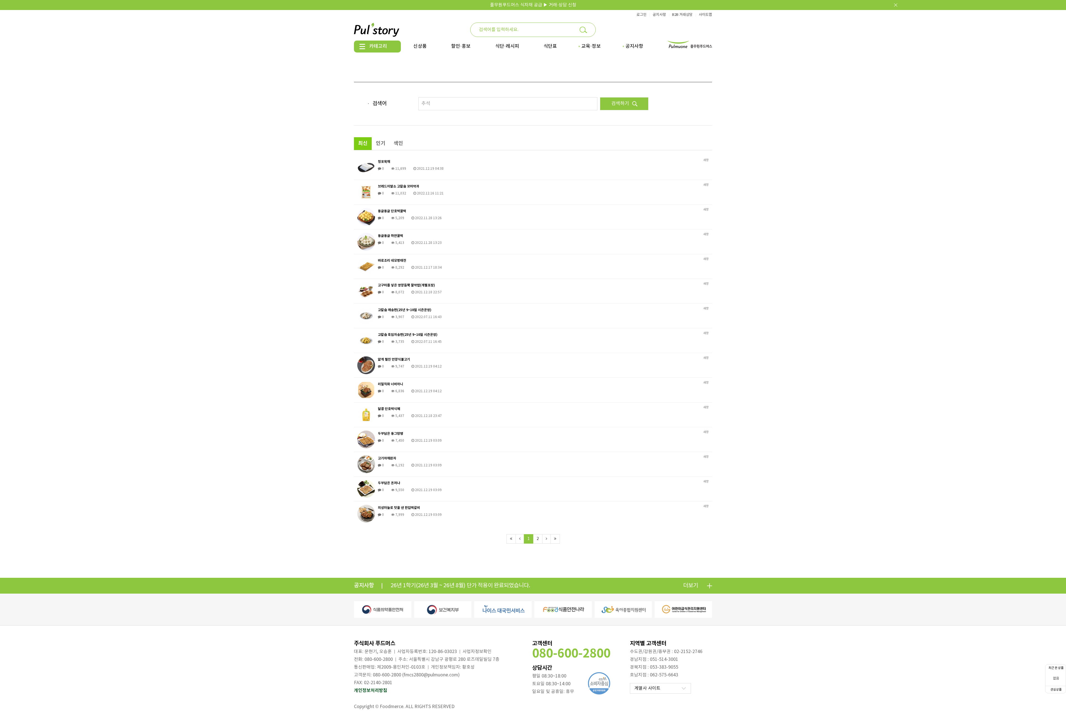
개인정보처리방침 (370, 690)
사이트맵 (705, 15)
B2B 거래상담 (682, 15)
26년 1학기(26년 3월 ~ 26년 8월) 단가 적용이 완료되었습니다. (460, 585)
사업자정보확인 (477, 651)
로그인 (642, 15)
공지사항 (659, 15)
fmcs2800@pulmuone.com (431, 675)
